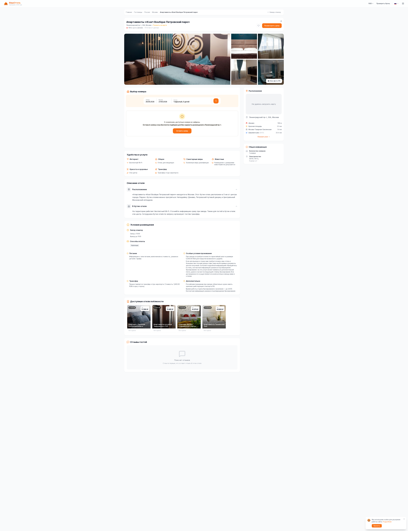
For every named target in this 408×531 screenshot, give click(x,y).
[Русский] (396, 3)
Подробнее (387, 522)
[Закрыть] (404, 519)
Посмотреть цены (272, 26)
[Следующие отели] (236, 319)
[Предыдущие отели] (127, 319)
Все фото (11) (275, 81)
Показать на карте (160, 25)
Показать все (263, 137)
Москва (155, 12)
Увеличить (134, 81)
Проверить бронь (383, 3)
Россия (147, 12)
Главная (129, 12)
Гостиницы (138, 12)
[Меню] (403, 3)
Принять (376, 526)
